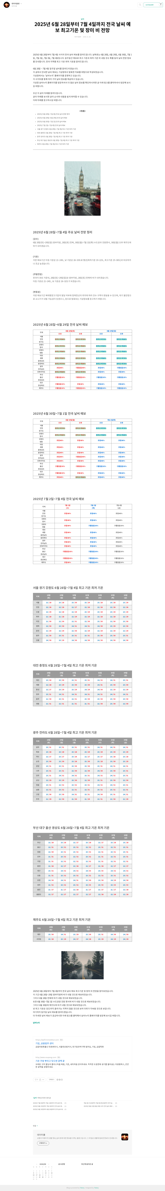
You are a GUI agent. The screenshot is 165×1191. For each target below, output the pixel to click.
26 (42, 1177)
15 (51, 1173)
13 (45, 1173)
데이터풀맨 (16, 4)
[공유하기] (40, 1079)
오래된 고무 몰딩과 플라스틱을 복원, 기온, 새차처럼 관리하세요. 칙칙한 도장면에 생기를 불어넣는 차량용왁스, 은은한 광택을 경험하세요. (82, 1065)
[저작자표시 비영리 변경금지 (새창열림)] (59, 1080)
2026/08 (42, 1164)
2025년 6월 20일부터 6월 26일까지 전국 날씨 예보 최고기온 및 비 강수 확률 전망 (48, 1109)
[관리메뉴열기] (161, 4)
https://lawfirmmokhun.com (47, 1040)
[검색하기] (140, 5)
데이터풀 (41, 1135)
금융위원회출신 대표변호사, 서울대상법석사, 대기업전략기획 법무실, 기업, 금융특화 (70, 1047)
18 (39, 1175)
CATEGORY (150, 5)
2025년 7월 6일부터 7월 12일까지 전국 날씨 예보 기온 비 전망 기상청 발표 (48, 1103)
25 (39, 1177)
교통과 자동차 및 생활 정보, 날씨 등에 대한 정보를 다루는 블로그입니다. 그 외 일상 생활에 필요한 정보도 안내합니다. (77, 1138)
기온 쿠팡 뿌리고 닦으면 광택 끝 (50, 1061)
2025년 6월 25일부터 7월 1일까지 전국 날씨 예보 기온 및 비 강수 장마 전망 (48, 1106)
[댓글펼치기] (37, 1126)
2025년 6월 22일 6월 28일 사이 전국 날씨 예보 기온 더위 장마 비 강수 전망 (99, 1106)
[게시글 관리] (43, 1079)
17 (36, 1175)
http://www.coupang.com (46, 1057)
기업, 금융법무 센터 (45, 1043)
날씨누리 (36, 1023)
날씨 (82, 19)
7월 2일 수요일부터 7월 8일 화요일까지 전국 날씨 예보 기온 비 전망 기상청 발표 (99, 1103)
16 (33, 1175)
